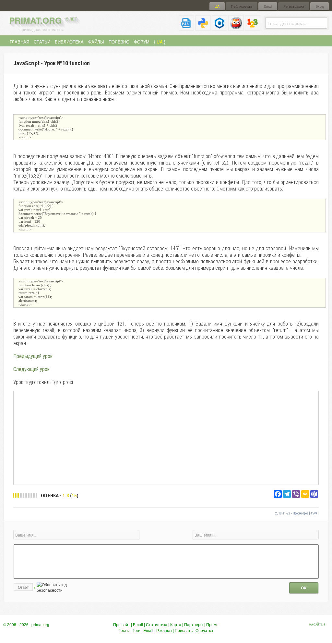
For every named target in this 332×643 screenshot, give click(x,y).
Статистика (156, 624)
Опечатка (204, 630)
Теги (136, 630)
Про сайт (121, 624)
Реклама (164, 630)
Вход (319, 6)
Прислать (184, 630)
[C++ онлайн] (219, 28)
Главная (19, 42)
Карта (175, 624)
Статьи (42, 42)
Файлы (96, 42)
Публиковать (241, 6)
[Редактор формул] (252, 28)
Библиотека (69, 42)
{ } (159, 42)
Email (268, 6)
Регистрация (293, 6)
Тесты (124, 630)
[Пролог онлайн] (236, 28)
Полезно (119, 42)
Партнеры (193, 624)
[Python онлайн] (203, 28)
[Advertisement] (166, 437)
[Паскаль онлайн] (186, 28)
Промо (212, 624)
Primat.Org (43, 20)
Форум (141, 42)
